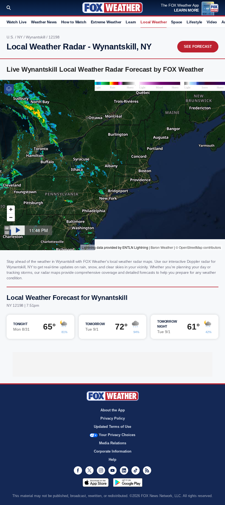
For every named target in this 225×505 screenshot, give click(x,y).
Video (212, 22)
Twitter (89, 470)
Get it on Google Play (127, 482)
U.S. (11, 37)
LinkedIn (124, 470)
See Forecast (198, 46)
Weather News (44, 22)
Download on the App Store (96, 482)
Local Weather (153, 22)
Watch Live (17, 22)
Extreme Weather (106, 22)
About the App (112, 410)
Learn (131, 22)
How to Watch (73, 22)
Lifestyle (194, 22)
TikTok (135, 470)
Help (112, 459)
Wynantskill (36, 37)
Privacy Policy (112, 418)
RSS (147, 470)
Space (176, 22)
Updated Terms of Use (112, 427)
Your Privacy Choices (117, 435)
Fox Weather (112, 7)
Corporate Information (112, 451)
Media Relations (112, 443)
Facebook (78, 470)
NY (20, 37)
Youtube (112, 470)
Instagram (101, 470)
